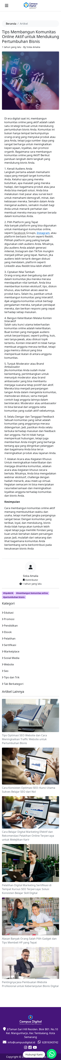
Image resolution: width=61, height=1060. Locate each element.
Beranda (11, 23)
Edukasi (9, 612)
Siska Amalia (30, 576)
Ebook (8, 632)
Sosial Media (11, 658)
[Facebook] (30, 1047)
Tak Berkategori (13, 684)
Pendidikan (11, 625)
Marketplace (11, 651)
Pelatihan (9, 638)
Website (9, 664)
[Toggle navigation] (6, 5)
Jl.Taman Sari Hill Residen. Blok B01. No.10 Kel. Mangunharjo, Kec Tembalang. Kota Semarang (32, 1033)
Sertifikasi (10, 645)
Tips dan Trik (12, 677)
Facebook (20, 233)
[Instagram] (25, 1047)
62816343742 (50, 1042)
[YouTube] (35, 1047)
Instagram (43, 233)
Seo (6, 671)
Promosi (9, 619)
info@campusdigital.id (21, 1042)
